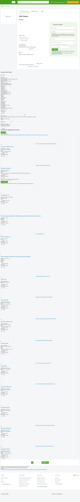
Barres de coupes (4, 467)
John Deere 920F (4, 343)
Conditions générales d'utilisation (25, 477)
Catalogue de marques (23, 485)
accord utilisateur (58, 52)
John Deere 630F (4, 299)
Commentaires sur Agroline (24, 483)
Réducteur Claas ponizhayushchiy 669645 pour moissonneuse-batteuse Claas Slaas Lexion (21, 215)
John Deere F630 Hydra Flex (7, 146)
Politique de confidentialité (24, 479)
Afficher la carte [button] (39, 63)
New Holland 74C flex (5, 449)
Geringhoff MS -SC (5, 195)
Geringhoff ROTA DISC (6, 168)
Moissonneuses (24, 467)
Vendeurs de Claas (25, 469)
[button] (24, 40)
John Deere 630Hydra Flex (6, 321)
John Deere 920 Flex (5, 407)
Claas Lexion (3, 279)
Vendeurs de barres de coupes (6, 469)
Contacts (2, 481)
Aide (2, 479)
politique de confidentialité (70, 51)
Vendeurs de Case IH (33, 469)
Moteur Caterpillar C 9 (5, 236)
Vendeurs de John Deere (17, 469)
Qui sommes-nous (4, 477)
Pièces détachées (11, 467)
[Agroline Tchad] (5, 2)
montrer (3, 128)
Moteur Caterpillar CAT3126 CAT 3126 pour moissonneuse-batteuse (15, 256)
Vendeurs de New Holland (42, 469)
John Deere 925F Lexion (6, 386)
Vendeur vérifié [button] (22, 35)
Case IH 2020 (4, 365)
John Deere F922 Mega (6, 428)
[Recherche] (18, 2)
